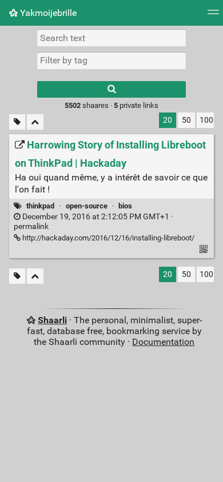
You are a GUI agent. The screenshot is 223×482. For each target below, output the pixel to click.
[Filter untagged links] (17, 122)
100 (206, 120)
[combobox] (111, 60)
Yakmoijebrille (47, 12)
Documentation (163, 341)
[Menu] (213, 16)
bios (125, 206)
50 (186, 120)
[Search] (111, 89)
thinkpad (40, 206)
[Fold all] (35, 122)
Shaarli (52, 320)
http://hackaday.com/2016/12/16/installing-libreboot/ (107, 238)
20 (167, 120)
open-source (86, 206)
